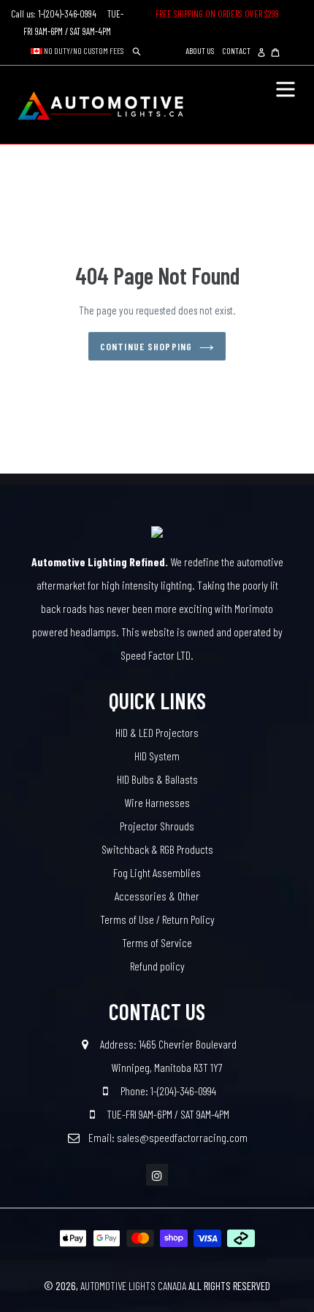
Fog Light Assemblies (157, 872)
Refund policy (157, 966)
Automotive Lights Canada (133, 1285)
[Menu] (286, 87)
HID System (157, 756)
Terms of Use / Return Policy (157, 919)
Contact (236, 50)
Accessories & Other (157, 896)
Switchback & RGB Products (157, 849)
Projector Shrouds (157, 826)
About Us (199, 50)
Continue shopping (146, 346)
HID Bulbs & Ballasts (157, 779)
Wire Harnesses (157, 802)
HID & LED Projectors (157, 732)
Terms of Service (157, 942)
